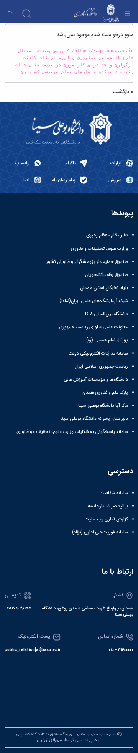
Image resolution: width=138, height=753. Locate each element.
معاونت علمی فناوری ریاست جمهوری (93, 327)
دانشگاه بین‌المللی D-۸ (106, 314)
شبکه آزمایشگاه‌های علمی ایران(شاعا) (93, 301)
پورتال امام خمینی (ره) (107, 340)
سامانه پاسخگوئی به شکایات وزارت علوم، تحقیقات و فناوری (72, 432)
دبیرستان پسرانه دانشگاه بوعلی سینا (94, 419)
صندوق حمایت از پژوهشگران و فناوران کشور (87, 262)
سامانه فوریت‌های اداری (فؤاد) (100, 532)
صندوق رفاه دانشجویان (106, 275)
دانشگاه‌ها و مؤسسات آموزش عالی (96, 379)
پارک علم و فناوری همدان (105, 392)
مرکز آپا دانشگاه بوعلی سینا (103, 406)
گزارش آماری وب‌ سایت (106, 519)
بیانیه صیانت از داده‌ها (107, 506)
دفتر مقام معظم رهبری (107, 235)
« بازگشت (123, 92)
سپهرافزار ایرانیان (50, 740)
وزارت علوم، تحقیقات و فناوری (99, 249)
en (10, 13)
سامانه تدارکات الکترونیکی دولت (98, 353)
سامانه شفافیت (114, 493)
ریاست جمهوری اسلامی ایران (101, 366)
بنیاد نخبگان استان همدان (104, 288)
